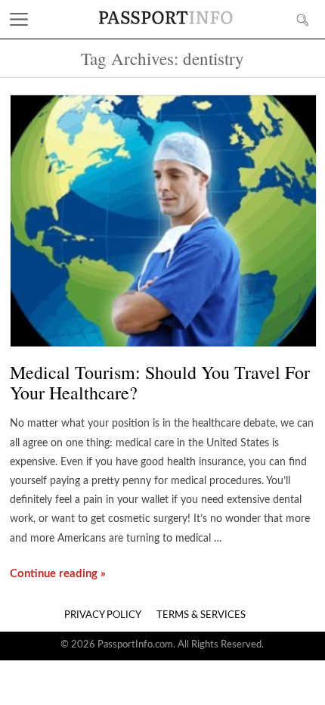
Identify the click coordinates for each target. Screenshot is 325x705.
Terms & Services (201, 615)
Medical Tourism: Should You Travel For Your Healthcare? (160, 382)
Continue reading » (58, 573)
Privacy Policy (102, 615)
